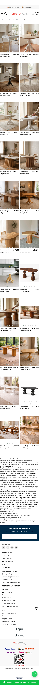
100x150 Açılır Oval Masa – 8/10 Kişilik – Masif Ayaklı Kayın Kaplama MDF (25, 369)
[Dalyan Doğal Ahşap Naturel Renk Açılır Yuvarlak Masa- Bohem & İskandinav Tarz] (29, 195)
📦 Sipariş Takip (27, 7)
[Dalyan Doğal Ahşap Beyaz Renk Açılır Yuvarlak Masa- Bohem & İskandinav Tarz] (29, 116)
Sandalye (5, 589)
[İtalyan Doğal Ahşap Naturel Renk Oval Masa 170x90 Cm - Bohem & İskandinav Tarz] (9, 195)
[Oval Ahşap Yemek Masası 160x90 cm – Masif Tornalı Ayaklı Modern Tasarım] (29, 273)
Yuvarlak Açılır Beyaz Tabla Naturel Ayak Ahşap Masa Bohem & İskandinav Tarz (5, 290)
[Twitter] (7, 547)
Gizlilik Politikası (7, 559)
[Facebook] (3, 547)
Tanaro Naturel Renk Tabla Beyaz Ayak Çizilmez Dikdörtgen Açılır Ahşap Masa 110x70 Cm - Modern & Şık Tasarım (26, 94)
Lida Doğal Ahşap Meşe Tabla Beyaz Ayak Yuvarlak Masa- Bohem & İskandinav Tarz (6, 133)
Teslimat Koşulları (7, 580)
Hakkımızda (6, 556)
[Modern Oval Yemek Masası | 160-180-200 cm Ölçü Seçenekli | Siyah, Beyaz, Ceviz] (29, 391)
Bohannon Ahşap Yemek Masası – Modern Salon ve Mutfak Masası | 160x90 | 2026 (6, 369)
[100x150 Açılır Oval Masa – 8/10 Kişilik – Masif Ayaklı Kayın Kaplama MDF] (29, 351)
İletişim (4, 564)
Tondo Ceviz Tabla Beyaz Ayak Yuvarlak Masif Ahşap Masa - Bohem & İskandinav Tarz (26, 55)
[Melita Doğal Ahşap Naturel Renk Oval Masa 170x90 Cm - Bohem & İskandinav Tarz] (29, 155)
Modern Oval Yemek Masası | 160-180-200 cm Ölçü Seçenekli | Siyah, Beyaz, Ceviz (25, 408)
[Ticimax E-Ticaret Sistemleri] (19, 678)
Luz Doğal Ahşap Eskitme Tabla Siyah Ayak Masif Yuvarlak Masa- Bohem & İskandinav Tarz (6, 94)
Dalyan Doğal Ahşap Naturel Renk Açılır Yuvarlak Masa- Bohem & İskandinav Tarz (25, 212)
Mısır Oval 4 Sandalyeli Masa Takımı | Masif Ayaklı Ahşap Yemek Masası (5, 447)
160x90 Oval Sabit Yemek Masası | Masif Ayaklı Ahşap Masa (6, 329)
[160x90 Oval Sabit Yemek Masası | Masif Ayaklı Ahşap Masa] (9, 312)
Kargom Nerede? (7, 619)
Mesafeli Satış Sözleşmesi (10, 577)
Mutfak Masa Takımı (8, 603)
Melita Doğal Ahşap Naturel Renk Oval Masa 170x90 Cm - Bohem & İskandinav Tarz (25, 173)
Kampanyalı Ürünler (8, 622)
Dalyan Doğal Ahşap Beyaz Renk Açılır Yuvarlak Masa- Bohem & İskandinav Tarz (26, 133)
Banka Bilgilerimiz (7, 561)
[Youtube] (16, 547)
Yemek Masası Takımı (9, 601)
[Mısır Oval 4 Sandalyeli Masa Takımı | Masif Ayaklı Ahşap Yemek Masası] (9, 430)
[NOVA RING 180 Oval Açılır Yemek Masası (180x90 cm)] (29, 312)
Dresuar (4, 595)
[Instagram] (12, 547)
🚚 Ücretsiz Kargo (13, 7)
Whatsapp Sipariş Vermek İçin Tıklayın (21, 682)
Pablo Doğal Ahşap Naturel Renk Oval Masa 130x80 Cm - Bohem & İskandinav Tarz (5, 251)
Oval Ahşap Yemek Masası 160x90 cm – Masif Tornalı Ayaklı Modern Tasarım (24, 290)
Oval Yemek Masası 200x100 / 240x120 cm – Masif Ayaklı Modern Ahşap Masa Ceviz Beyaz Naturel (5, 408)
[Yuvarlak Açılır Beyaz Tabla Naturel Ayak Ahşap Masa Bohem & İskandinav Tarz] (9, 273)
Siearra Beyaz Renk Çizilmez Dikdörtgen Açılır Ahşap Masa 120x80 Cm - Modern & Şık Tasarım (5, 55)
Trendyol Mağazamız (9, 624)
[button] (7, 51)
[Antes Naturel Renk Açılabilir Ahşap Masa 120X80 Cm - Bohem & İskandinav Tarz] (29, 234)
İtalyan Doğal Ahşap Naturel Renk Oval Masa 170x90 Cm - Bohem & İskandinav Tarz (5, 212)
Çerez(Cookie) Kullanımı (10, 574)
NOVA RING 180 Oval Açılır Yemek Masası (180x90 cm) (25, 329)
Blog (3, 610)
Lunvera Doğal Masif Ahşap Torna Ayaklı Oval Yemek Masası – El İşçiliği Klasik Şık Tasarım (26, 447)
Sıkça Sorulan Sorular (9, 613)
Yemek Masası (6, 598)
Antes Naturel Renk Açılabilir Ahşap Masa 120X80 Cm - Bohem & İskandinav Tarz (25, 251)
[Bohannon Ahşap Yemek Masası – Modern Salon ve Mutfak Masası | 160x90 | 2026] (9, 351)
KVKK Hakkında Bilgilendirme (11, 583)
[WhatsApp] (35, 674)
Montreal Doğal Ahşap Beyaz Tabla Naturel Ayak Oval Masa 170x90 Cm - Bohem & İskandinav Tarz (5, 173)
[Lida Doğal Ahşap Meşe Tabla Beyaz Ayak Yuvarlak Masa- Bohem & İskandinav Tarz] (9, 116)
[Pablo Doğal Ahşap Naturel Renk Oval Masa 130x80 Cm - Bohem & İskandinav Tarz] (9, 234)
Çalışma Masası (7, 592)
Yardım (4, 616)
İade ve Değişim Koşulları (10, 571)
